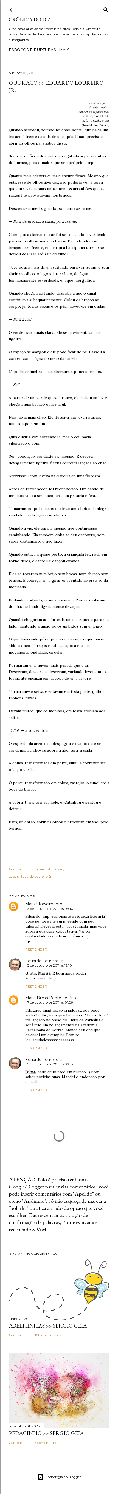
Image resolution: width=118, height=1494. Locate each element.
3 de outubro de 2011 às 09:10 (50, 908)
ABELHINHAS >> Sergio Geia (48, 1325)
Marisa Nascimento (43, 904)
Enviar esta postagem (52, 869)
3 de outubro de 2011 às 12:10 (49, 965)
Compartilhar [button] (20, 869)
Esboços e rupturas (32, 49)
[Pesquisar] (106, 8)
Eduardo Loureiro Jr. (36, 876)
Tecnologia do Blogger (63, 1477)
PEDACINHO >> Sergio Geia (46, 1433)
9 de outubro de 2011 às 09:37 (50, 1064)
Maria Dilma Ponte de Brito (51, 997)
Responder (36, 949)
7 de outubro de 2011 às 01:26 (50, 1002)
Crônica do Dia (30, 19)
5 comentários (46, 1443)
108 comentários (48, 1335)
